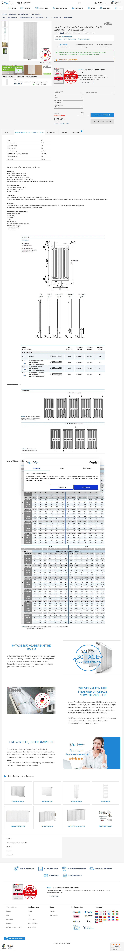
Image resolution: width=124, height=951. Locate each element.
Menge (82, 112)
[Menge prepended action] (78, 115)
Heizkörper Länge (59, 105)
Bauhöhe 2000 (57, 17)
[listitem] (16, 911)
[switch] (10, 948)
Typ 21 (48, 17)
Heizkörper (12, 14)
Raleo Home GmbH (67, 37)
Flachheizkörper (23, 14)
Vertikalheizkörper (35, 14)
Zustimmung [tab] (36, 468)
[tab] (8, 132)
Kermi (3, 17)
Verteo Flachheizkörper (27, 17)
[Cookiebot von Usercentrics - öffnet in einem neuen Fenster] (90, 462)
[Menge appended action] (88, 115)
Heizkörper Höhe (58, 100)
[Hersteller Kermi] (107, 24)
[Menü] (13, 945)
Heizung (4, 14)
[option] (32, 839)
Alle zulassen (86, 487)
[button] (100, 3)
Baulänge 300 (68, 17)
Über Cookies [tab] (87, 468)
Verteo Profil (39, 17)
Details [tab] (62, 468)
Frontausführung (59, 91)
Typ (56, 95)
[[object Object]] (27, 70)
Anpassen (61, 487)
